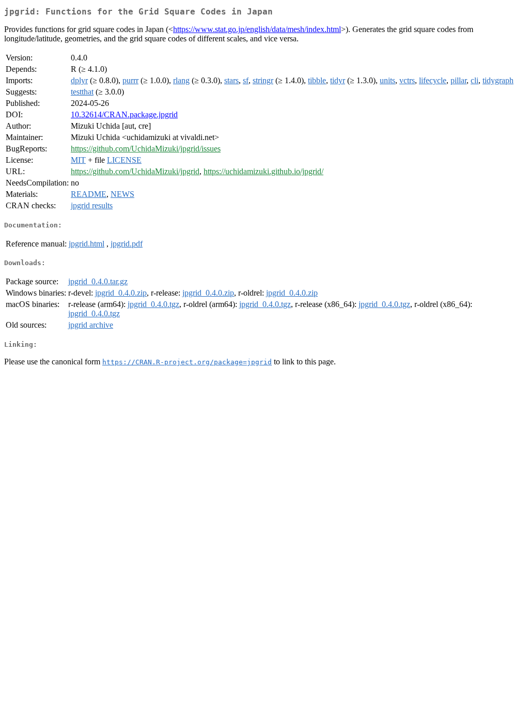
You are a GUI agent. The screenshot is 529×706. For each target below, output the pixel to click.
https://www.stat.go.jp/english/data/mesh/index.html (257, 29)
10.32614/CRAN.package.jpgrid (124, 114)
